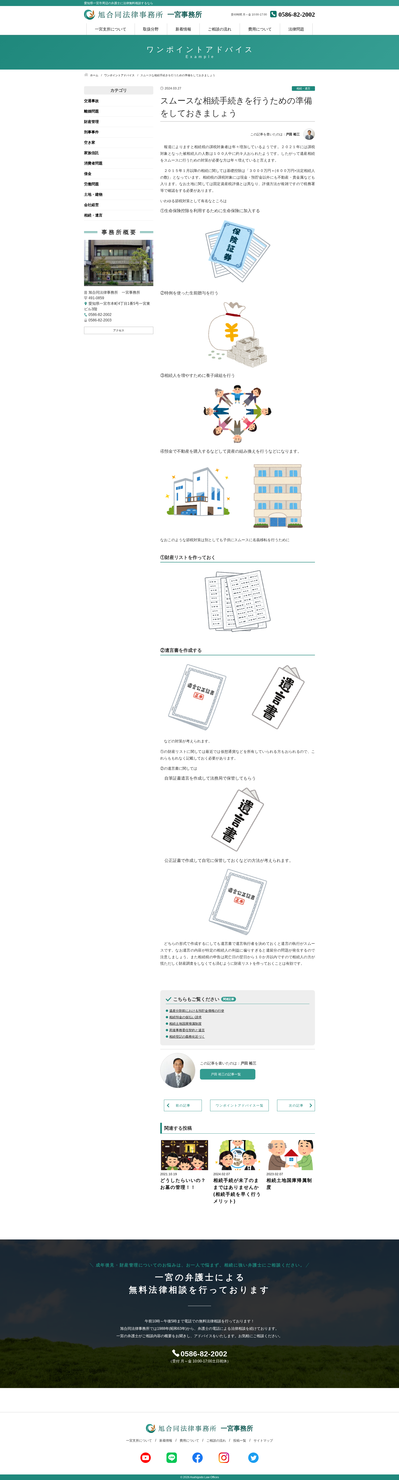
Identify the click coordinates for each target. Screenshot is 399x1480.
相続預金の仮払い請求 (185, 1017)
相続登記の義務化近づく (187, 1036)
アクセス (118, 330)
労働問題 (91, 184)
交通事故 (91, 101)
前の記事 (183, 1105)
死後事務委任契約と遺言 (187, 1030)
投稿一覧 (239, 1440)
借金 (87, 174)
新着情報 (183, 29)
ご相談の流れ (219, 29)
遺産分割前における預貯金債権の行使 (196, 1011)
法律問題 (296, 29)
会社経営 (91, 205)
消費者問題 (93, 163)
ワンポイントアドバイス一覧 (240, 1105)
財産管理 (91, 122)
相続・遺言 (93, 215)
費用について (260, 29)
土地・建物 (93, 194)
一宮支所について (110, 29)
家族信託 (91, 153)
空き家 (89, 142)
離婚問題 (91, 111)
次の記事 (296, 1105)
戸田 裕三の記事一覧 (226, 1074)
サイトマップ (263, 1440)
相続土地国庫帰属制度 (185, 1023)
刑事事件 (91, 132)
